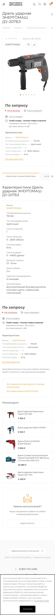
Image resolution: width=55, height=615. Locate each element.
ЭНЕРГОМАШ (12, 44)
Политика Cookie (41, 601)
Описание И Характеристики (21, 176)
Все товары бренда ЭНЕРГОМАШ (22, 391)
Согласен (28, 609)
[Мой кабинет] (45, 4)
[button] (20, 95)
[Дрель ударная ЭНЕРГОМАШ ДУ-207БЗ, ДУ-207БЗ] (27, 71)
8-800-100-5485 (28, 569)
